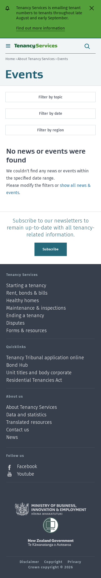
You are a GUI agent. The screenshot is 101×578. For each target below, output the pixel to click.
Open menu (8, 46)
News (12, 437)
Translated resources (29, 422)
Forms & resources (26, 330)
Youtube (25, 474)
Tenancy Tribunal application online (45, 358)
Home (10, 59)
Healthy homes (22, 300)
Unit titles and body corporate (39, 373)
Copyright (53, 562)
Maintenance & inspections (36, 308)
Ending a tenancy (25, 315)
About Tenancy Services (36, 59)
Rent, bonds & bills (26, 293)
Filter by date (50, 113)
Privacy (74, 562)
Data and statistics (26, 415)
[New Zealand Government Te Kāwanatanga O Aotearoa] (51, 543)
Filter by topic (50, 97)
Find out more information (40, 28)
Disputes (15, 323)
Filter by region (50, 130)
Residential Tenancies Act (34, 380)
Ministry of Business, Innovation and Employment (50, 509)
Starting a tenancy (26, 285)
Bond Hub (17, 365)
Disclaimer (29, 562)
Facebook (27, 466)
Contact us (17, 430)
